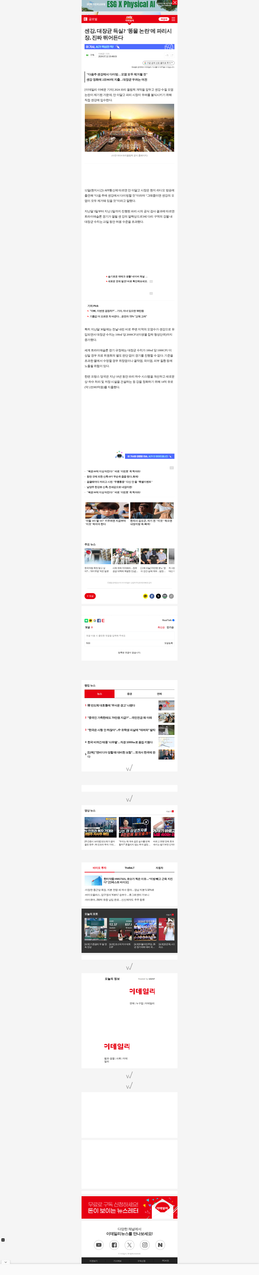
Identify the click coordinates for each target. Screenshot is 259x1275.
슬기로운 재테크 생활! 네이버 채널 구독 (129, 276)
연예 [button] (159, 693)
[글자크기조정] (166, 55)
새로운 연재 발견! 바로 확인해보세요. (128, 281)
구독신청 (141, 1261)
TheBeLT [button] (129, 867)
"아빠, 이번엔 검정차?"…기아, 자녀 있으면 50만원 (117, 310)
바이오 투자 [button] (99, 867)
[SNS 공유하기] (171, 55)
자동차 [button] (159, 867)
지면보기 (93, 1261)
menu (173, 19)
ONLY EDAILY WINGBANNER (129, 19)
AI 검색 (164, 19)
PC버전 (165, 1260)
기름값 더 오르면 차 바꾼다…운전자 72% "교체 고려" (118, 316)
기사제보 (117, 1261)
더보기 (168, 811)
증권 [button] (129, 693)
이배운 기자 (104, 53)
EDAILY (85, 19)
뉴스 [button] (99, 693)
